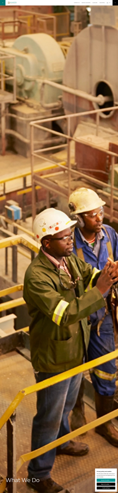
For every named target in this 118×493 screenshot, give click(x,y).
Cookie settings (106, 488)
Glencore (95, 2)
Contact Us (76, 2)
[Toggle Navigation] (2, 2)
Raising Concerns (86, 2)
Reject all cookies (105, 484)
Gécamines (102, 2)
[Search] (115, 2)
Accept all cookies (105, 480)
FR (109, 2)
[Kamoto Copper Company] (15, 3)
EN (107, 2)
